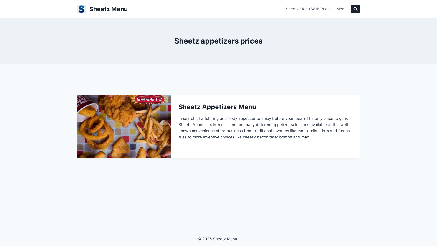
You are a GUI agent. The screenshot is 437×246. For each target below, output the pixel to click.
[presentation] (124, 126)
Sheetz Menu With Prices (309, 9)
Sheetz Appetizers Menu (217, 107)
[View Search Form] (355, 9)
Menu (341, 9)
